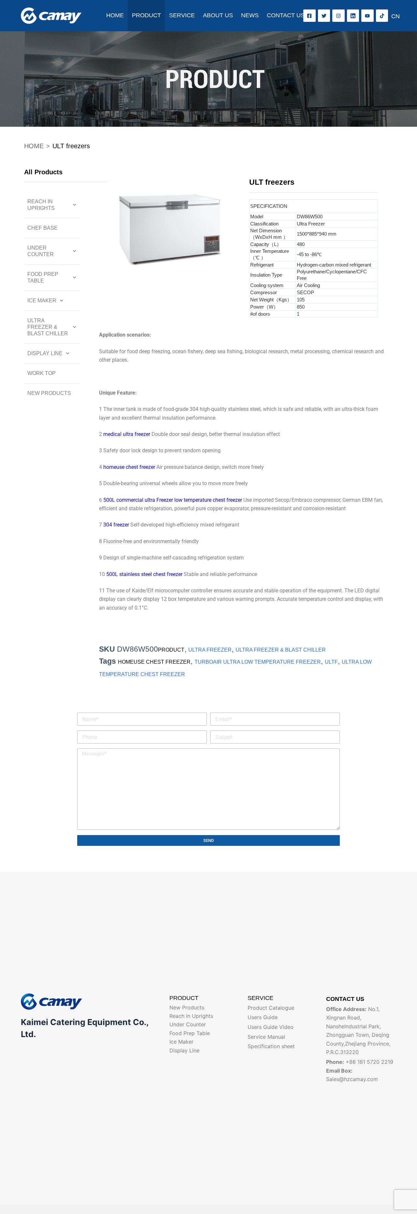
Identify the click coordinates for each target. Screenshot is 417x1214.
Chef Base (42, 228)
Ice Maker (41, 300)
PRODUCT (146, 15)
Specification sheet (271, 1046)
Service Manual (266, 1036)
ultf (331, 662)
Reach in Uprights (41, 205)
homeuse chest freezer (154, 662)
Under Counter (40, 251)
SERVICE (182, 15)
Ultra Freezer (210, 650)
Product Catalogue (271, 1007)
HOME (115, 15)
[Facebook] (309, 15)
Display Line (45, 353)
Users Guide (263, 1017)
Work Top (41, 373)
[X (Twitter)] (324, 15)
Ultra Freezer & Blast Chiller (47, 327)
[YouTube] (367, 15)
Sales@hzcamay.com (352, 1079)
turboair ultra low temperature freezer (257, 662)
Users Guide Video (271, 1027)
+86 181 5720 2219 (369, 1062)
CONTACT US (286, 15)
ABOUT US (218, 15)
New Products (49, 393)
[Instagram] (338, 15)
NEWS (250, 15)
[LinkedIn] (353, 15)
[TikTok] (382, 15)
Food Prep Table (42, 277)
